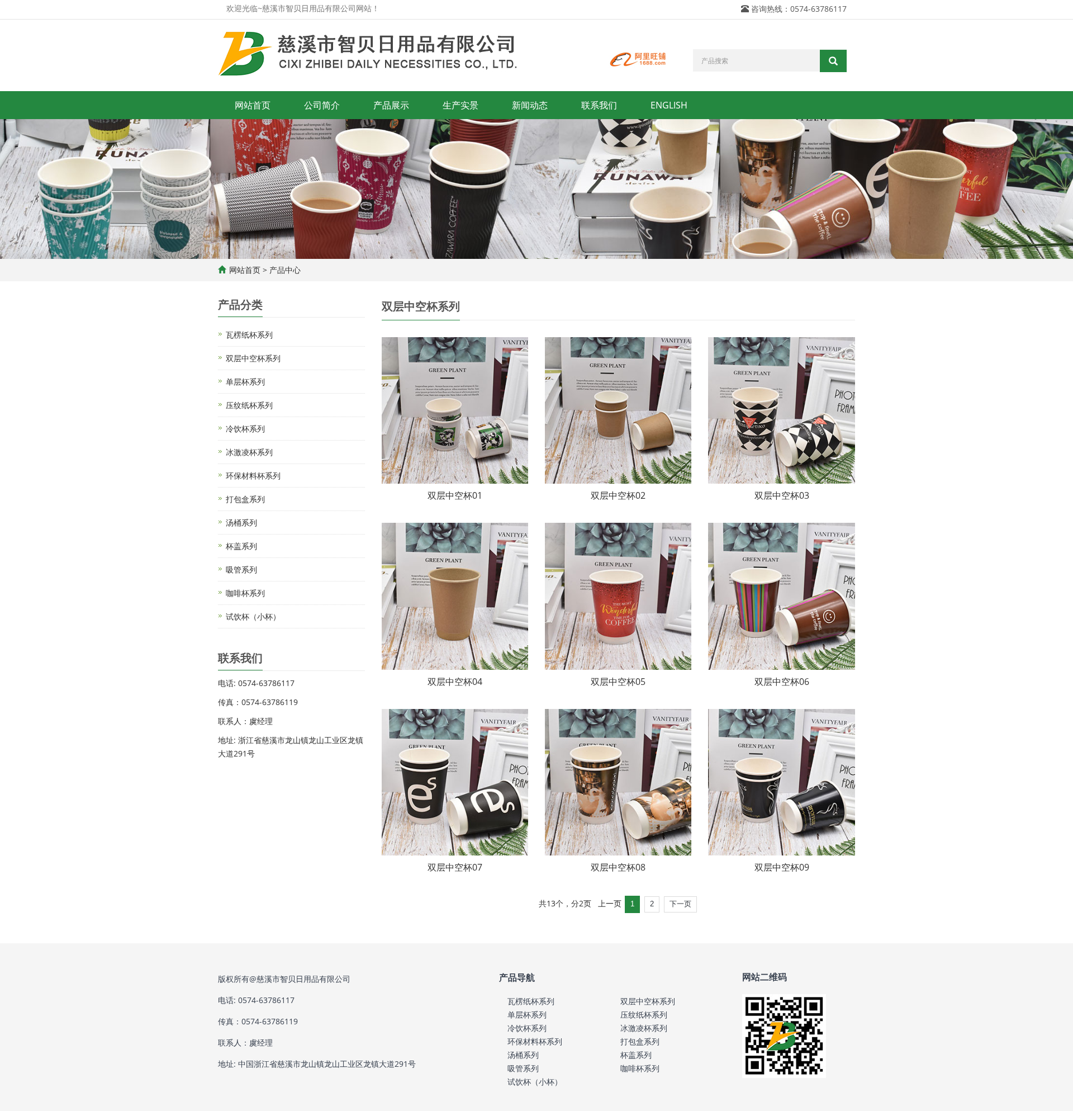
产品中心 (285, 269)
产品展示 (391, 105)
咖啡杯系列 (245, 593)
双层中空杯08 (618, 867)
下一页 (680, 904)
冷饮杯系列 (245, 428)
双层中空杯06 (781, 681)
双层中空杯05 (618, 681)
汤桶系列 (241, 522)
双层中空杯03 (781, 495)
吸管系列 (241, 569)
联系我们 (599, 105)
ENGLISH (669, 105)
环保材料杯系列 (253, 475)
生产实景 (460, 105)
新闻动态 (530, 105)
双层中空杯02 (618, 495)
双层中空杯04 (455, 681)
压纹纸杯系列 (249, 405)
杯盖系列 (241, 546)
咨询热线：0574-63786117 (799, 8)
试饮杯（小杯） (253, 616)
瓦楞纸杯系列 (249, 334)
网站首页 (252, 105)
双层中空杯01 (455, 495)
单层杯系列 (245, 381)
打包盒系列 (245, 499)
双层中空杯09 (781, 867)
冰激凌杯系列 (249, 452)
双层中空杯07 (455, 867)
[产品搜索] (833, 61)
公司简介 (322, 105)
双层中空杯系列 (253, 358)
